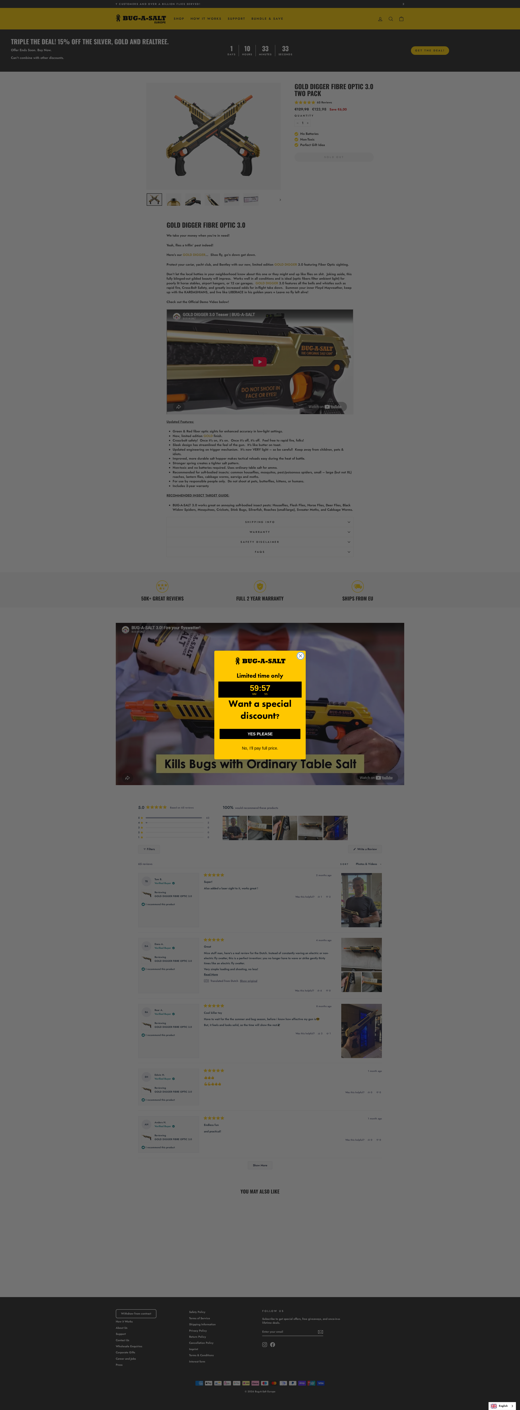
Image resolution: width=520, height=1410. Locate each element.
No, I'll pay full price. (260, 748)
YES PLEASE (260, 734)
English (503, 1406)
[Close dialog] (300, 655)
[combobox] (502, 1406)
